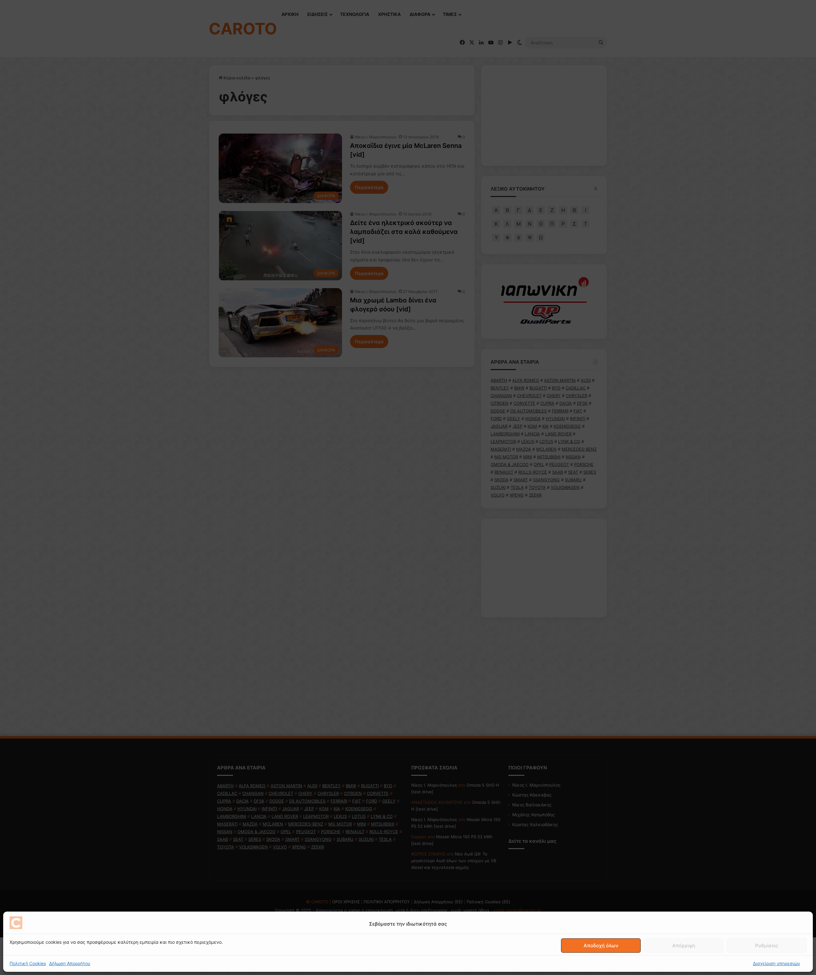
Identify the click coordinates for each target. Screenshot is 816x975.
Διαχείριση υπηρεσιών (776, 963)
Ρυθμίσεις (766, 945)
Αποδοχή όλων (601, 945)
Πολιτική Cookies (28, 963)
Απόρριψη (683, 945)
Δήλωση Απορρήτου (69, 963)
